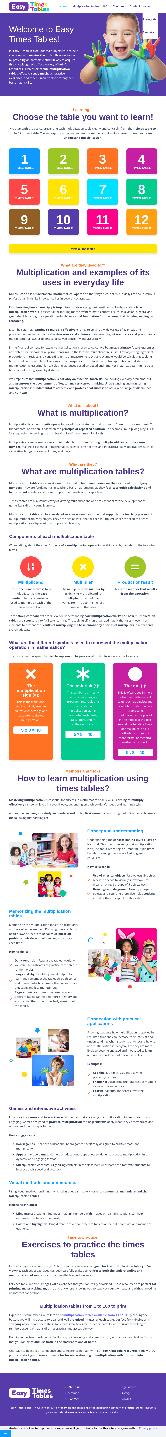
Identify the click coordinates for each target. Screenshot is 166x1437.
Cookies (125, 1399)
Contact (73, 1399)
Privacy (125, 1393)
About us (74, 1387)
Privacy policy (148, 1428)
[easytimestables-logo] (29, 6)
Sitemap (73, 1393)
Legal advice (128, 1387)
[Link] (24, 161)
